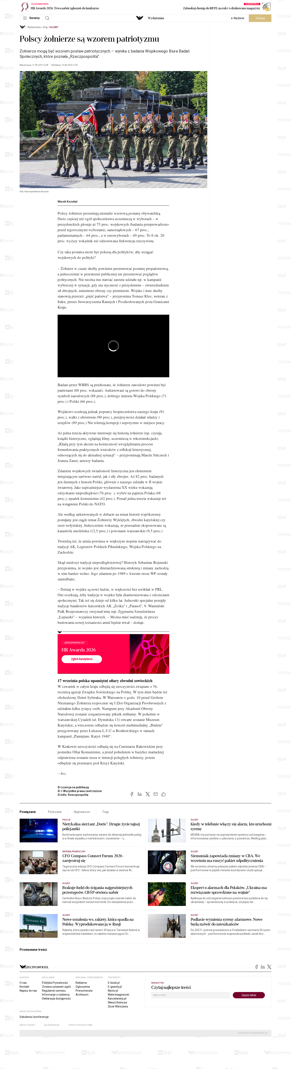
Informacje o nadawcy (56, 994)
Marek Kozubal (67, 201)
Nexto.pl (113, 990)
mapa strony (27, 1025)
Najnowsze (82, 812)
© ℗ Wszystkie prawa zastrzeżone (80, 791)
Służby (53, 27)
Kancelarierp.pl (117, 998)
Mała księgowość (118, 994)
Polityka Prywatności (55, 982)
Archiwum (82, 994)
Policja (66, 820)
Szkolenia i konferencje (34, 1016)
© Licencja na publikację (73, 787)
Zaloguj (260, 18)
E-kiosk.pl (114, 982)
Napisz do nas (28, 990)
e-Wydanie (237, 18)
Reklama (81, 982)
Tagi (105, 812)
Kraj (45, 27)
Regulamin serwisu (54, 990)
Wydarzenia (156, 18)
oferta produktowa (80, 1025)
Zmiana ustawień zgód (56, 986)
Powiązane (28, 812)
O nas (23, 982)
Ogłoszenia (83, 986)
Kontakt (24, 986)
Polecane (55, 812)
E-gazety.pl (115, 986)
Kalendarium (51, 1025)
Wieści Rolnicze (117, 1002)
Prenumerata (84, 990)
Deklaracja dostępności (56, 998)
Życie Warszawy (118, 1006)
